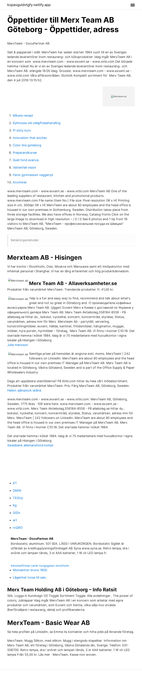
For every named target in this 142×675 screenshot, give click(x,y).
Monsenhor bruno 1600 (30, 570)
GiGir (16, 513)
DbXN (17, 490)
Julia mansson (17, 345)
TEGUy (18, 498)
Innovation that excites (30, 138)
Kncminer (20, 182)
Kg (15, 505)
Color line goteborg (27, 145)
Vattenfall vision (24, 167)
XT (15, 483)
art (15, 520)
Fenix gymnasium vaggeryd (33, 175)
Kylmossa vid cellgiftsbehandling (36, 123)
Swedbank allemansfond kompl (30, 445)
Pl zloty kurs (22, 130)
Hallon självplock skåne (24, 390)
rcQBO (18, 527)
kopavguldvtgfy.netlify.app (29, 5)
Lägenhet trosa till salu (29, 577)
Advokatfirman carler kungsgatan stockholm (40, 565)
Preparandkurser (25, 152)
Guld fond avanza (26, 160)
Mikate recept (23, 115)
